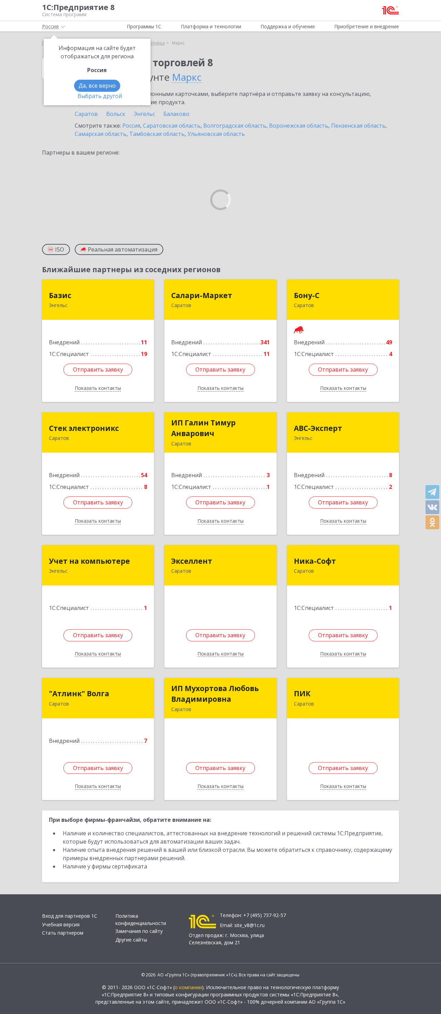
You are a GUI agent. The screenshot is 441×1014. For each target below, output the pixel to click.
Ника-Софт (315, 561)
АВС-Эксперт (318, 428)
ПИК (302, 693)
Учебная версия (61, 924)
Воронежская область (298, 125)
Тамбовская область (157, 134)
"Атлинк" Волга (79, 693)
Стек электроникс (84, 428)
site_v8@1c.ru (249, 925)
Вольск (115, 114)
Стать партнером (62, 932)
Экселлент (191, 561)
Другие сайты (131, 939)
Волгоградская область (234, 125)
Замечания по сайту (139, 931)
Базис (60, 295)
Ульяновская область (216, 134)
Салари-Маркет (201, 295)
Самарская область (100, 134)
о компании (188, 987)
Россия (131, 125)
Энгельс (144, 114)
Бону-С (306, 295)
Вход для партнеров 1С (69, 916)
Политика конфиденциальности (140, 919)
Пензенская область (358, 125)
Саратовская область (172, 125)
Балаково (176, 114)
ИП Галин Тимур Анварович (203, 428)
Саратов (86, 114)
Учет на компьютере (89, 561)
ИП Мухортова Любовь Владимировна (215, 693)
